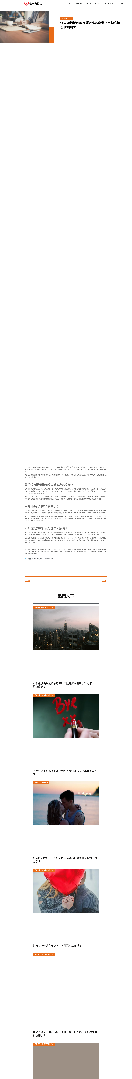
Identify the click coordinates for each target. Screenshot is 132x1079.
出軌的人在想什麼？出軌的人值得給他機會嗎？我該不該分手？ (65, 860)
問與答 (121, 3)
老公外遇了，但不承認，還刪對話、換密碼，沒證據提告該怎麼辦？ (65, 1034)
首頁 (69, 3)
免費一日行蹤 (78, 3)
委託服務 (88, 3)
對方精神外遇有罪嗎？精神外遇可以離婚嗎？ (58, 946)
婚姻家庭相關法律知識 (47, 559)
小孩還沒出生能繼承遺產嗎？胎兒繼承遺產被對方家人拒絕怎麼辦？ (65, 685)
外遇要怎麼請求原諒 (32, 559)
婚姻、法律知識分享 (110, 3)
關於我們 (97, 3)
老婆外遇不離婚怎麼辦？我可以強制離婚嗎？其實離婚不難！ (65, 772)
